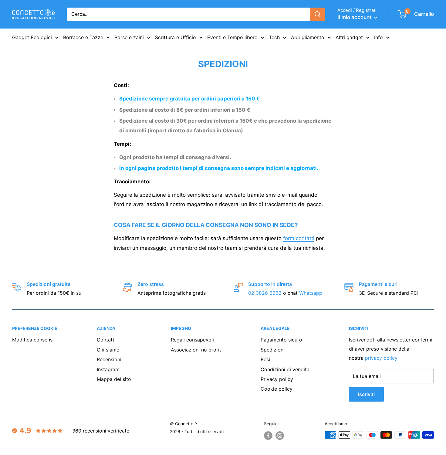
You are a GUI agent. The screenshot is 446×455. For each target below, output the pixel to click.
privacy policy (381, 358)
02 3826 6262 (265, 293)
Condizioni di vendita (285, 369)
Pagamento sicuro (281, 340)
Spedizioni (273, 350)
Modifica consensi (33, 340)
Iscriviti (366, 394)
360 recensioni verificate (100, 431)
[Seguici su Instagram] (279, 435)
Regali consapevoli (192, 340)
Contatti (106, 340)
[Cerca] (317, 14)
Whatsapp (310, 293)
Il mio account (355, 17)
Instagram (108, 369)
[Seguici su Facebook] (268, 435)
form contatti (298, 238)
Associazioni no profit (196, 350)
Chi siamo (108, 350)
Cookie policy (276, 389)
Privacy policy (277, 379)
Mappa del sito (114, 379)
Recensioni (109, 359)
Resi (265, 359)
